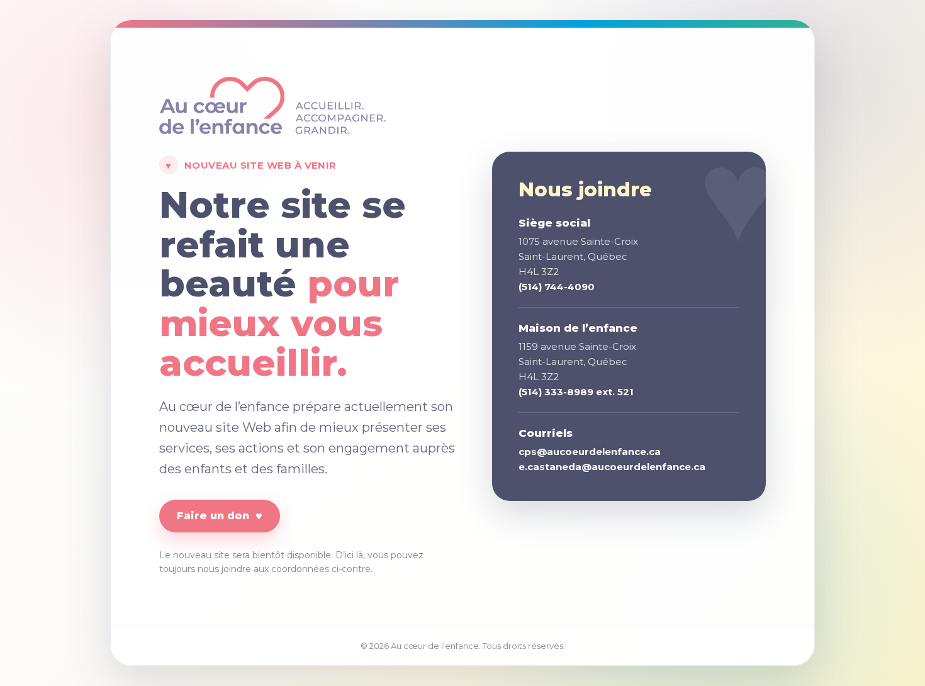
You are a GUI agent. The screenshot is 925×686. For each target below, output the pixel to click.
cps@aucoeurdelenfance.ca (590, 452)
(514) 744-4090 (557, 287)
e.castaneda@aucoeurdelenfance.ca (612, 467)
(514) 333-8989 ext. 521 (576, 392)
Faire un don (219, 516)
